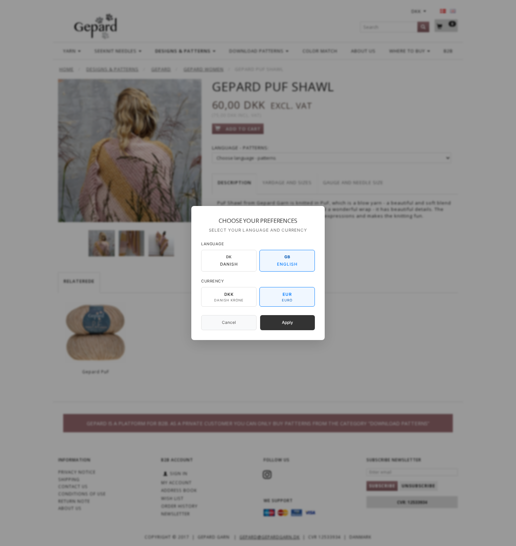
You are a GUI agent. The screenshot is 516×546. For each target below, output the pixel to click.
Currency (212, 281)
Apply (287, 322)
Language (212, 243)
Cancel (229, 322)
